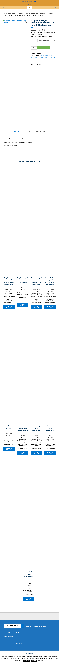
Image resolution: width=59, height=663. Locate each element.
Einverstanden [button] (27, 660)
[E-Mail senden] (55, 3)
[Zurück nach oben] (29, 616)
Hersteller (49, 55)
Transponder (35, 59)
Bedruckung (34, 39)
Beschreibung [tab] (17, 131)
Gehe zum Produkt (9, 307)
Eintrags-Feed (19, 638)
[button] (26, 22)
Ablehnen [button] (34, 660)
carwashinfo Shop (9, 13)
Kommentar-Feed (20, 641)
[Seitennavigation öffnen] (6, 7)
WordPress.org (19, 643)
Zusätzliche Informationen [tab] (37, 131)
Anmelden (18, 636)
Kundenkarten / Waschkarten (28, 13)
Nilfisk (53, 57)
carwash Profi (28, 3)
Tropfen (50, 13)
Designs (43, 13)
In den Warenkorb (43, 47)
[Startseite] (29, 7)
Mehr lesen (40, 660)
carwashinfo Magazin (27, 1)
